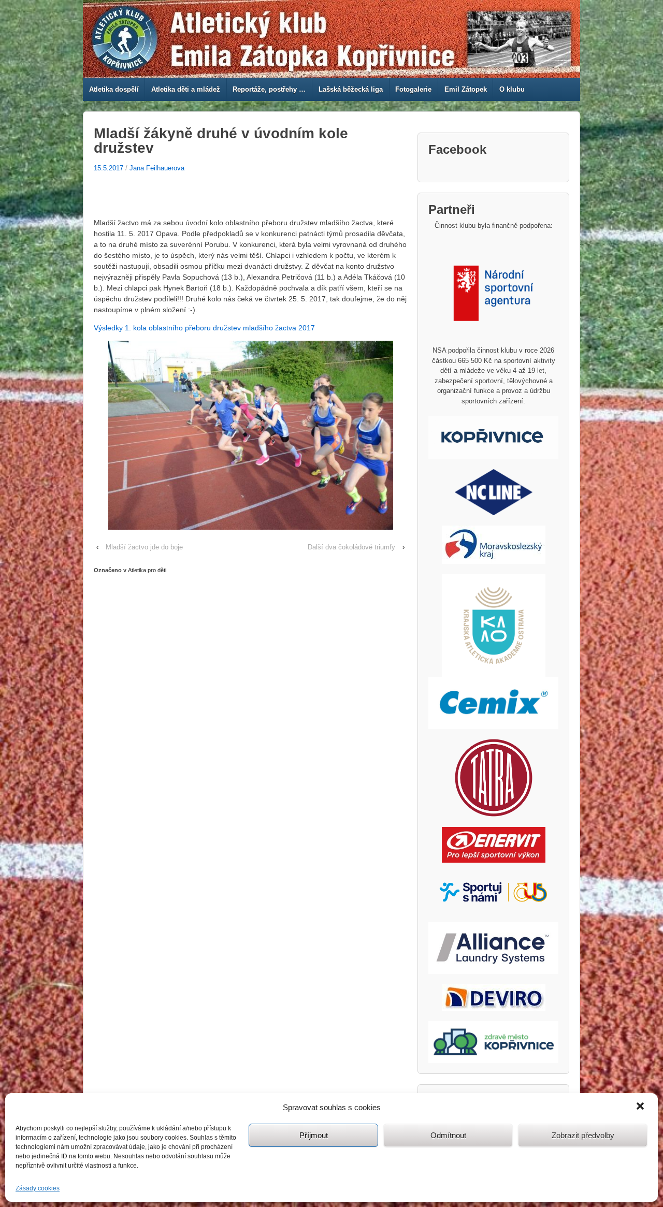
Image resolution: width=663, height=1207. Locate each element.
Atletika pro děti (147, 570)
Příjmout (313, 1135)
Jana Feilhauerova (156, 168)
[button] (641, 1107)
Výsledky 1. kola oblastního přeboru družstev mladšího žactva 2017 (204, 328)
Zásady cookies (38, 1188)
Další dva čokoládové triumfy (351, 547)
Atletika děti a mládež (185, 89)
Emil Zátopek (465, 89)
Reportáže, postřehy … (269, 89)
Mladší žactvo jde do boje (144, 547)
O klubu (512, 89)
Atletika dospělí (114, 89)
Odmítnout (448, 1135)
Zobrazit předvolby (583, 1135)
